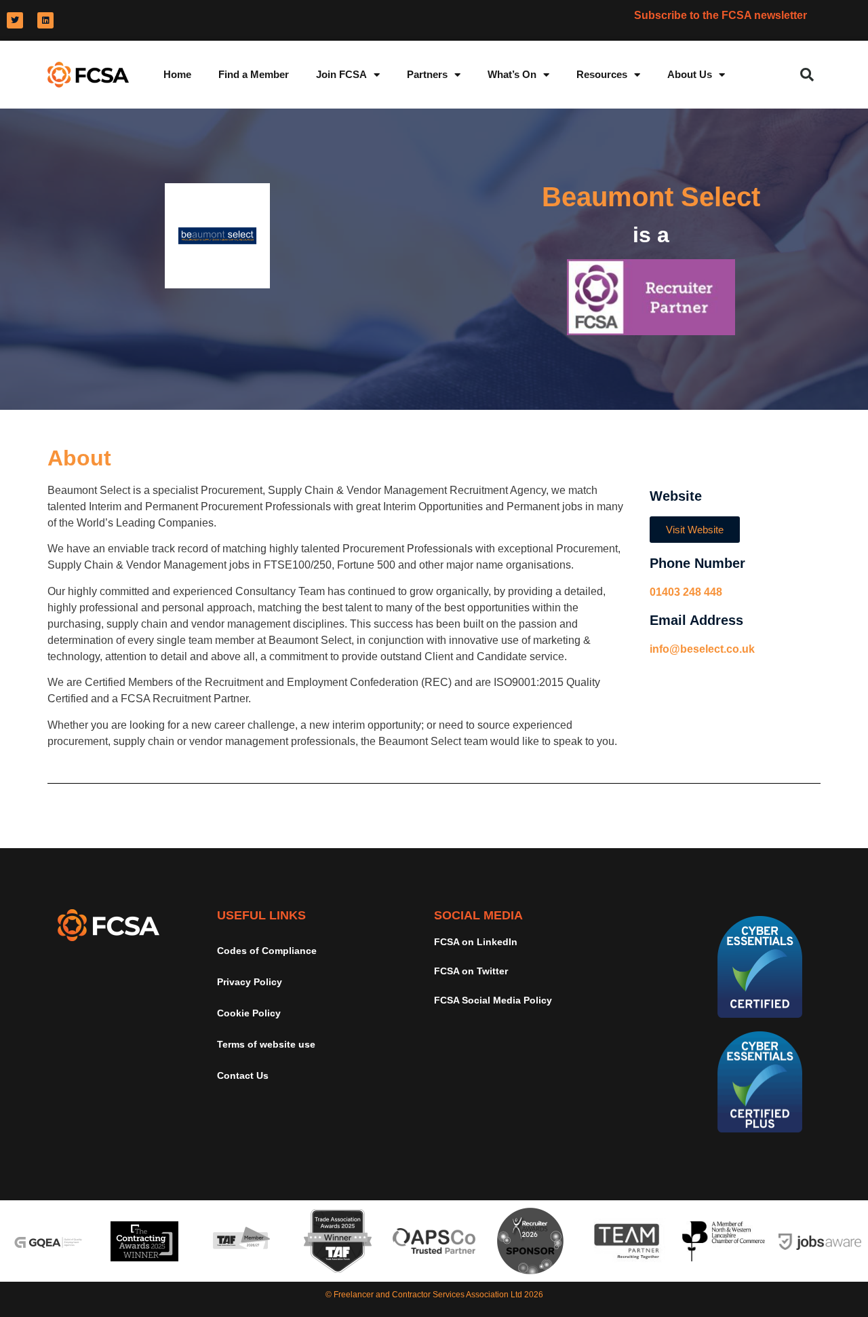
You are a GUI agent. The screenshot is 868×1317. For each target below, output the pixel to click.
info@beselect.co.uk (702, 649)
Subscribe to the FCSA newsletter (720, 15)
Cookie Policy (249, 1013)
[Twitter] (15, 20)
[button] (807, 74)
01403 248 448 (686, 592)
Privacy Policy (249, 981)
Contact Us (243, 1075)
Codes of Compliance (267, 950)
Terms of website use (266, 1044)
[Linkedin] (45, 20)
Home (177, 74)
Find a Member (253, 74)
